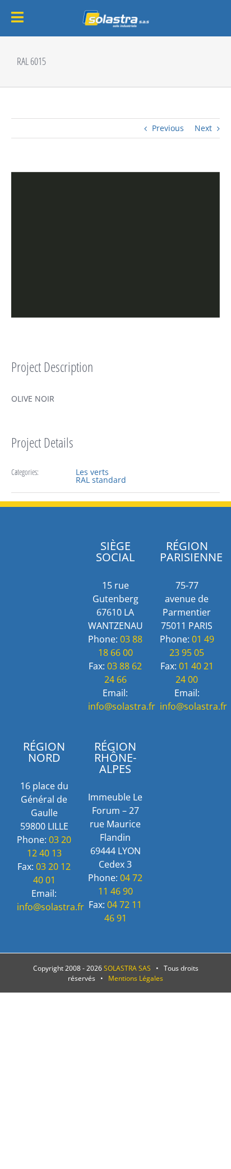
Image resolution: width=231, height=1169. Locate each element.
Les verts (92, 472)
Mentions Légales (135, 978)
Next (203, 128)
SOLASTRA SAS (127, 968)
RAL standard (101, 479)
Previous (168, 128)
